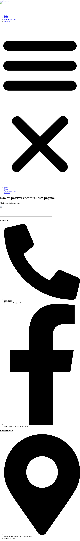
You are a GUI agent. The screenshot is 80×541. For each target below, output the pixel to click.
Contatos (7, 21)
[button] (40, 104)
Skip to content (5, 1)
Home (6, 16)
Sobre (6, 18)
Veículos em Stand (10, 19)
